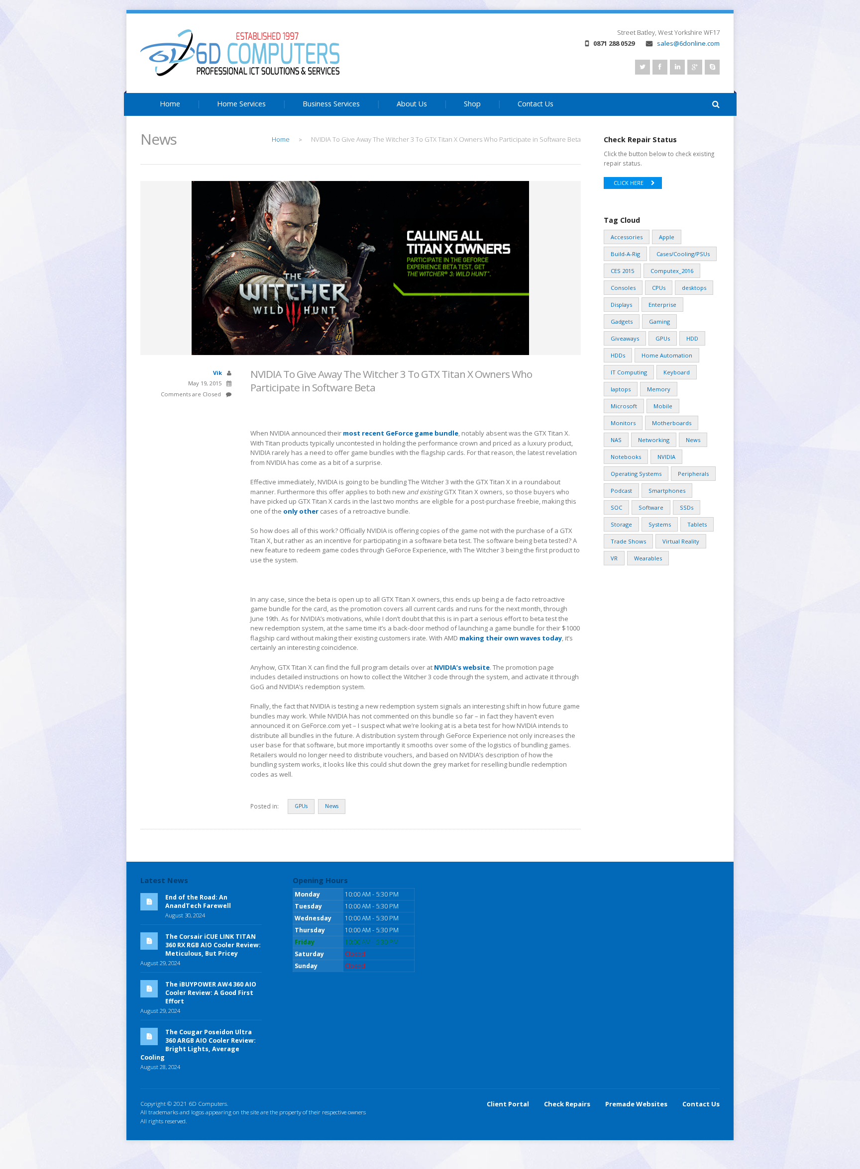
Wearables (648, 558)
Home (170, 103)
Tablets (697, 524)
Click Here (629, 183)
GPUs (301, 806)
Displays (621, 304)
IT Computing (629, 372)
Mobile (662, 406)
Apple (666, 237)
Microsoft (624, 406)
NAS (616, 440)
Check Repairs (567, 1103)
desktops (694, 287)
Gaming (659, 321)
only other (301, 511)
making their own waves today (510, 637)
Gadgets (622, 321)
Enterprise (662, 304)
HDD (692, 338)
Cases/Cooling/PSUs (683, 254)
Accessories (627, 237)
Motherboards (671, 423)
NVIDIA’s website (462, 667)
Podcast (621, 490)
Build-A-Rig (625, 254)
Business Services (331, 103)
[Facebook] (659, 67)
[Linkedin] (677, 67)
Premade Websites (636, 1103)
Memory (658, 389)
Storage (621, 524)
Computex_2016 (671, 270)
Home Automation (667, 355)
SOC (616, 507)
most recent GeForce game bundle (400, 433)
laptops (621, 389)
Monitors (623, 423)
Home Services (241, 103)
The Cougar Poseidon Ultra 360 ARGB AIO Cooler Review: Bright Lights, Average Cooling (198, 1045)
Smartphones (666, 490)
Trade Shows (628, 541)
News (331, 806)
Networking (653, 440)
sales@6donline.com (688, 43)
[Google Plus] (694, 67)
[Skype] (712, 67)
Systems (659, 524)
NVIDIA (666, 456)
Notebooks (626, 456)
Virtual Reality (680, 541)
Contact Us (535, 103)
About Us (412, 103)
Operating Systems (636, 473)
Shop (472, 103)
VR (614, 558)
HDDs (618, 355)
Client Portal (508, 1103)
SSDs (686, 507)
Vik (217, 372)
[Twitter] (642, 67)
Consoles (623, 287)
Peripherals (693, 473)
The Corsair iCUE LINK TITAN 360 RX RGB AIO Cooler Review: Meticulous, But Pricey (213, 945)
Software (651, 507)
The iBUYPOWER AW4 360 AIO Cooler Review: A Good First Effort (210, 992)
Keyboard (676, 372)
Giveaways (625, 338)
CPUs (658, 287)
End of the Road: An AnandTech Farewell (198, 901)
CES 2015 (622, 270)
